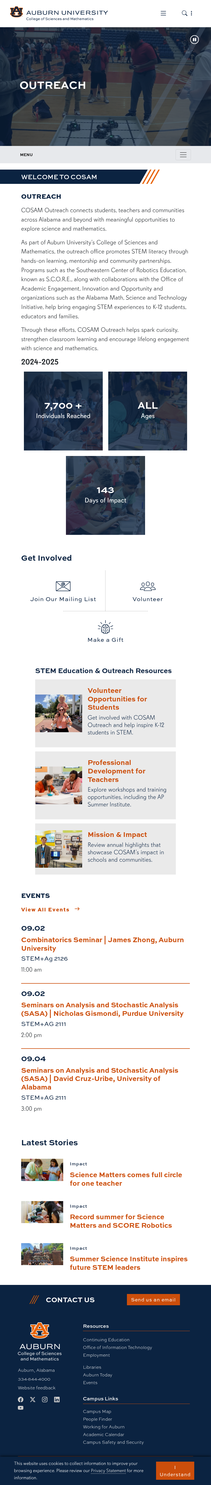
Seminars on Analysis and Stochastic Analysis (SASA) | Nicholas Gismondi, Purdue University (102, 1009)
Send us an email (153, 1299)
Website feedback (36, 1388)
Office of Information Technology (117, 1347)
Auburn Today (97, 1375)
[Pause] (194, 40)
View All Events (45, 909)
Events (90, 1383)
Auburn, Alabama (36, 1370)
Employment (96, 1355)
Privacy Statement (108, 1470)
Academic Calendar (103, 1434)
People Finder (97, 1419)
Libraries (92, 1367)
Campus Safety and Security (113, 1442)
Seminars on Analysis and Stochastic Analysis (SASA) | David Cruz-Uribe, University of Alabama (99, 1078)
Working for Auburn (104, 1427)
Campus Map (97, 1411)
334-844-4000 (34, 1379)
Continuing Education (106, 1340)
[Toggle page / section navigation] (183, 154)
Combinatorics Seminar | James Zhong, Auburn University (102, 943)
